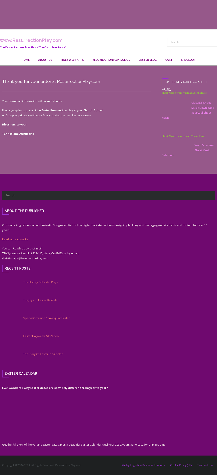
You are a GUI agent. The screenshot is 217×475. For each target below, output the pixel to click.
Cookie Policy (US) (181, 465)
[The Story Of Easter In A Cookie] (9, 359)
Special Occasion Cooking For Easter (46, 318)
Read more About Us (15, 239)
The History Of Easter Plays (40, 282)
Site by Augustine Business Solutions (143, 465)
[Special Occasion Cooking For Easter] (9, 323)
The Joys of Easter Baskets (40, 300)
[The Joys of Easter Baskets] (9, 305)
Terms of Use (205, 465)
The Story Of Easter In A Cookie (43, 354)
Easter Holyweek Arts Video (41, 336)
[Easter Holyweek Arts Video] (9, 341)
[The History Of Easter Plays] (9, 287)
